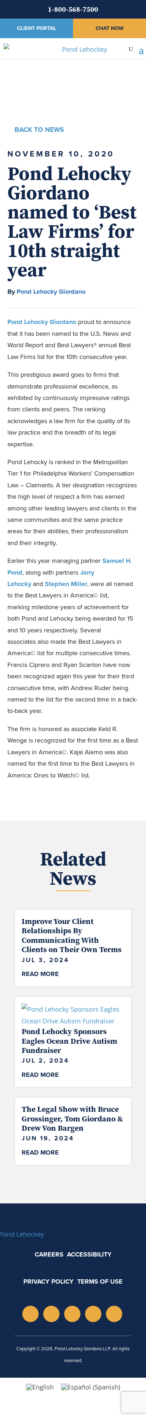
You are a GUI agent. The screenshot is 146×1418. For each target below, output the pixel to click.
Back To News (39, 129)
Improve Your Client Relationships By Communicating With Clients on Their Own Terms (72, 935)
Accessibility (89, 1254)
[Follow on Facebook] (114, 1314)
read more (40, 973)
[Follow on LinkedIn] (51, 1314)
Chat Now (110, 28)
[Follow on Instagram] (30, 1314)
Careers (49, 1254)
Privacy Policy (48, 1281)
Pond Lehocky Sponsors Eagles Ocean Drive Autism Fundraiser (69, 1040)
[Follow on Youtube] (72, 1314)
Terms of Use (100, 1281)
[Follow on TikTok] (93, 1314)
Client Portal (36, 28)
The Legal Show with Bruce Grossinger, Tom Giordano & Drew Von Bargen (72, 1118)
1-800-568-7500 (73, 9)
